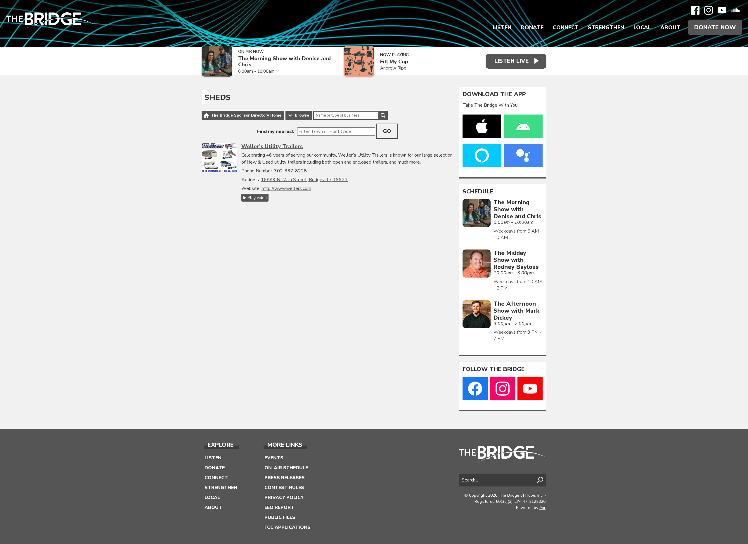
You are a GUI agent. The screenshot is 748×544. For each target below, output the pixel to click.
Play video (257, 197)
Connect (566, 27)
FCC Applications (287, 527)
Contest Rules (284, 487)
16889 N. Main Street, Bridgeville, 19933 (304, 179)
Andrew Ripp (393, 68)
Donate (532, 27)
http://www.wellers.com (286, 188)
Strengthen (606, 27)
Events (273, 458)
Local (642, 27)
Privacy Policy (284, 497)
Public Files (279, 517)
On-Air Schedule (286, 468)
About (670, 27)
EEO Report (279, 507)
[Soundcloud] (735, 10)
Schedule (478, 192)
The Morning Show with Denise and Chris (284, 61)
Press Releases (284, 477)
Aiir (542, 507)
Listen (502, 27)
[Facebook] (695, 10)
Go (387, 131)
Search (383, 115)
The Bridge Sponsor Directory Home (246, 115)
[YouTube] (722, 10)
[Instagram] (708, 10)
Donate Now (715, 27)
